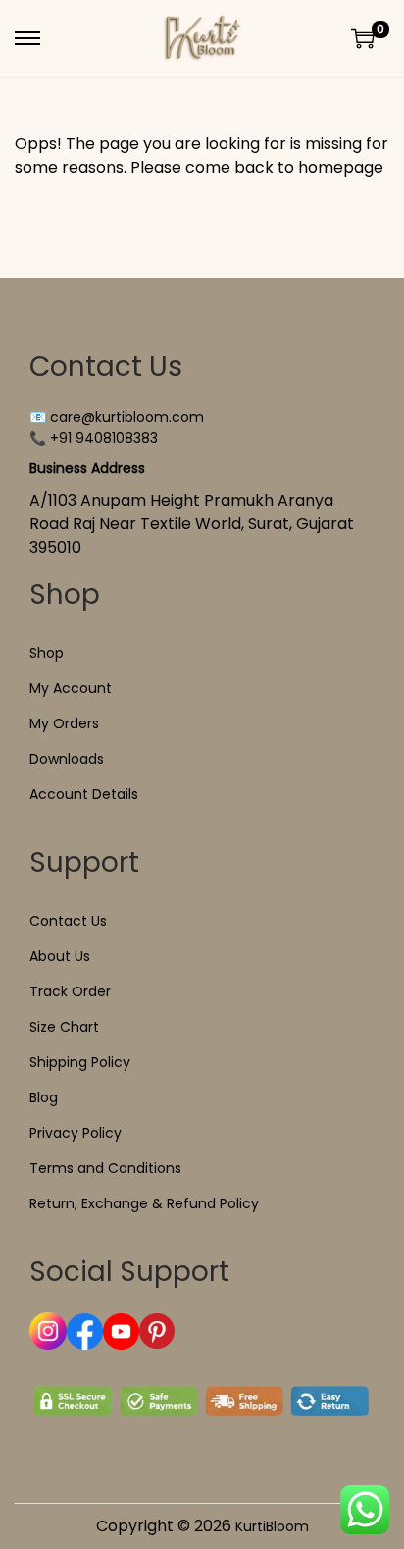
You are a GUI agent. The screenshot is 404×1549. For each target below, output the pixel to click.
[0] (363, 38)
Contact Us (68, 921)
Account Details (83, 794)
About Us (59, 956)
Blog (43, 1097)
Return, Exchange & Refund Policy (144, 1203)
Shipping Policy (79, 1062)
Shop (46, 653)
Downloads (66, 759)
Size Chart (64, 1027)
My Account (70, 688)
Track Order (70, 991)
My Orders (64, 723)
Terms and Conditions (105, 1168)
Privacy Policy (75, 1133)
